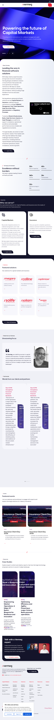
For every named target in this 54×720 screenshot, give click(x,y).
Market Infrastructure (6, 687)
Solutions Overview (23, 686)
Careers (47, 685)
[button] (3, 5)
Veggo (22, 701)
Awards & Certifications (31, 693)
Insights (39, 690)
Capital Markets (5, 685)
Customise (9, 714)
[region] (18, 709)
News (39, 685)
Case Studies (40, 695)
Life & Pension (15, 692)
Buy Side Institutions (6, 694)
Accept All (27, 714)
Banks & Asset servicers (4, 691)
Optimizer (23, 694)
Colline (22, 691)
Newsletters (40, 687)
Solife (22, 699)
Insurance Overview (15, 686)
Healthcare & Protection (15, 690)
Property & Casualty (15, 696)
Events (39, 692)
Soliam (22, 696)
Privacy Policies (48, 708)
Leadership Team (31, 690)
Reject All (18, 714)
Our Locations (31, 700)
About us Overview (31, 686)
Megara (22, 689)
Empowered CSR (31, 697)
